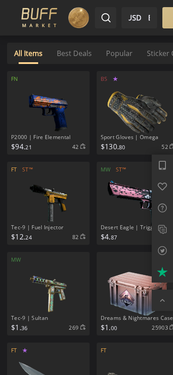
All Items (28, 53)
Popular (119, 53)
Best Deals (74, 53)
